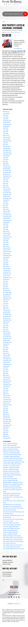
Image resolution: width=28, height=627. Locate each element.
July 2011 (5, 406)
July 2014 (5, 345)
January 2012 (6, 397)
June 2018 (5, 261)
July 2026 (5, 115)
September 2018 (7, 255)
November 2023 (7, 152)
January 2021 (6, 213)
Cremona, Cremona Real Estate (11, 465)
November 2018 (7, 251)
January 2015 (6, 334)
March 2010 (6, 436)
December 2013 (7, 358)
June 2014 (5, 347)
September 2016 (7, 298)
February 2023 (6, 167)
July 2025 (5, 128)
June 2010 (5, 430)
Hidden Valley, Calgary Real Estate (12, 475)
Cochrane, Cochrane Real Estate (13, 32)
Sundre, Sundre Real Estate (10, 530)
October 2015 (6, 318)
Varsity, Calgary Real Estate (10, 534)
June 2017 (5, 283)
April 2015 (5, 329)
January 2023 (6, 168)
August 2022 (6, 178)
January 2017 (6, 290)
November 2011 (7, 401)
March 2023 (6, 165)
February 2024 (6, 146)
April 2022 (5, 185)
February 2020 (6, 233)
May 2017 (5, 285)
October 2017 (6, 275)
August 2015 (6, 322)
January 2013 (6, 379)
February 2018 (6, 268)
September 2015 (7, 320)
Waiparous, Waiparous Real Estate (12, 535)
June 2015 (5, 325)
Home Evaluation (7, 574)
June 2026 (5, 117)
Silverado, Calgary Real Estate (11, 526)
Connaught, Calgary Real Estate (11, 456)
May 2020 (5, 227)
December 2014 (7, 336)
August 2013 (6, 366)
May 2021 (5, 205)
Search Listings (6, 564)
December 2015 (7, 314)
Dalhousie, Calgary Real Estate (11, 467)
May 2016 (5, 305)
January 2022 (6, 190)
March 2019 (6, 246)
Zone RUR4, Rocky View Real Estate (12, 545)
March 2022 (6, 187)
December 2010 (7, 419)
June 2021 (5, 203)
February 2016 (6, 310)
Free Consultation (7, 576)
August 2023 (6, 155)
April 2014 (5, 351)
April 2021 (5, 207)
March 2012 (6, 394)
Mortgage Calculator (8, 562)
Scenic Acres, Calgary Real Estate (12, 524)
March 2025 (6, 135)
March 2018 (6, 266)
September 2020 (7, 220)
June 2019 (5, 242)
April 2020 (5, 229)
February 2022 (6, 189)
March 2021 (6, 209)
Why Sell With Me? (7, 572)
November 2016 (7, 294)
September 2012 (7, 384)
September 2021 (7, 198)
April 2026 (5, 118)
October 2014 (6, 340)
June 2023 (5, 159)
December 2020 (7, 214)
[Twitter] (12, 597)
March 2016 (6, 309)
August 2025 (6, 126)
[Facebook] (9, 597)
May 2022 (5, 183)
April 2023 (5, 163)
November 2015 (7, 316)
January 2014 (6, 357)
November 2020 (7, 216)
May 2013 (5, 371)
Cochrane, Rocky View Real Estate (12, 454)
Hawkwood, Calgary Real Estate (11, 473)
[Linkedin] (16, 597)
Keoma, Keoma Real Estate (10, 478)
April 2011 (5, 412)
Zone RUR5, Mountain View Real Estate (13, 548)
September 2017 (7, 277)
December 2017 (7, 272)
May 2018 (5, 262)
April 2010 (5, 434)
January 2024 (6, 148)
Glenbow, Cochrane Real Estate (11, 471)
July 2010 (5, 429)
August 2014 (6, 344)
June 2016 (5, 303)
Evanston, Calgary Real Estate (11, 469)
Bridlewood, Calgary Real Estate (11, 451)
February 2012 (6, 395)
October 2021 (6, 196)
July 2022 (5, 179)
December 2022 (7, 170)
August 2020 (6, 222)
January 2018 (6, 270)
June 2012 (5, 390)
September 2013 (7, 364)
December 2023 (7, 150)
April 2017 (5, 286)
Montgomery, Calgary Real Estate (11, 486)
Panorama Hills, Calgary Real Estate (12, 487)
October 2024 (6, 139)
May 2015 (5, 327)
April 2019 (5, 244)
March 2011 (6, 414)
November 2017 (7, 274)
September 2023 (7, 154)
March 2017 (6, 288)
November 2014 (7, 338)
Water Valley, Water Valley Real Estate (13, 537)
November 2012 (7, 381)
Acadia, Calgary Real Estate (10, 443)
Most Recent (6, 111)
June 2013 (5, 370)
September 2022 (7, 176)
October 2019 (6, 235)
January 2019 (6, 250)
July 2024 (5, 142)
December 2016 (7, 292)
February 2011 (6, 416)
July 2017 (5, 281)
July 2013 (5, 368)
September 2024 (7, 141)
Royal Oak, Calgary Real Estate (11, 495)
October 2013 (6, 362)
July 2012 (5, 388)
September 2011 (7, 405)
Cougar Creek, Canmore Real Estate (12, 460)
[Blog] (19, 597)
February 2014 (6, 355)
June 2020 (5, 226)
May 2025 (5, 131)
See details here (18, 48)
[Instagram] (14, 597)
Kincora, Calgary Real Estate (10, 480)
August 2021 (6, 200)
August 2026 (6, 113)
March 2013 (6, 375)
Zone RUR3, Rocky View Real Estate (12, 539)
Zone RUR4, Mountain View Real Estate (13, 541)
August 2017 (6, 279)
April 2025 (5, 133)
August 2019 (6, 238)
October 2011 (6, 403)
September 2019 (7, 237)
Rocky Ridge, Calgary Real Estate (11, 493)
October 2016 (6, 296)
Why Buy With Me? (7, 560)
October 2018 (6, 253)
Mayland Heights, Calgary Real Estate (12, 482)
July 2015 (5, 323)
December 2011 (7, 399)
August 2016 (6, 299)
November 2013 (7, 360)
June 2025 (5, 130)
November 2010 (7, 421)
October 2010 (6, 423)
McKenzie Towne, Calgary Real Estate (13, 484)
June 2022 (5, 181)
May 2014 (5, 349)
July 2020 (5, 224)
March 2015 (6, 331)
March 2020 (6, 231)
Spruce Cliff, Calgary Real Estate (11, 528)
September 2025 (7, 124)
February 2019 (6, 248)
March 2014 (6, 353)
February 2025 (6, 137)
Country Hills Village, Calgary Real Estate (13, 462)
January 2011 (6, 417)
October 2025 (6, 122)
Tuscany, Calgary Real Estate (10, 532)
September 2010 (7, 425)
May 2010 (5, 432)
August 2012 (6, 386)
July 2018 (5, 259)
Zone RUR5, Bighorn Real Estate (11, 547)
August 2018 (6, 257)
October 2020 (6, 218)
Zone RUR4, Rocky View (9, 543)
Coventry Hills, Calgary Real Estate (12, 463)
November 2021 (7, 194)
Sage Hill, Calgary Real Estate (11, 523)
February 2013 (6, 377)
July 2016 (5, 301)
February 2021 (6, 211)
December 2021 (7, 192)
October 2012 (6, 382)
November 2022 (7, 172)
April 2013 (5, 373)
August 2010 (6, 427)
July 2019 (5, 240)
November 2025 (7, 120)
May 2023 (5, 161)
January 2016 (6, 312)
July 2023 (5, 157)
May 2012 (5, 392)
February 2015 (6, 333)
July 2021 (5, 202)
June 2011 (5, 408)
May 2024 (5, 144)
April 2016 (5, 307)
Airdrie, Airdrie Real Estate (10, 445)
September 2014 (7, 342)
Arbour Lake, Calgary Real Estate (11, 447)
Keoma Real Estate (8, 476)
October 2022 (6, 174)
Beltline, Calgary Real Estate (10, 449)
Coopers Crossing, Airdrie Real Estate (12, 458)
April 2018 (5, 264)
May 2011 (5, 410)
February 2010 (6, 438)
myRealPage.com (16, 603)
